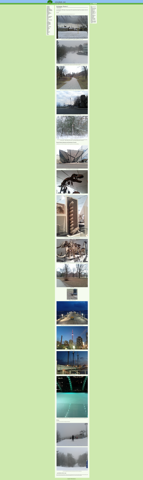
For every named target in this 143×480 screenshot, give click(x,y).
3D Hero (48, 6)
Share (48, 29)
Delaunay (48, 12)
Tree (47, 33)
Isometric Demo (49, 19)
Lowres (48, 21)
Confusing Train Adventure (93, 9)
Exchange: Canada (93, 21)
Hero (47, 15)
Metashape (48, 23)
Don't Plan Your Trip (93, 8)
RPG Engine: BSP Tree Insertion (93, 15)
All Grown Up (92, 14)
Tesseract (48, 31)
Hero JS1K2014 (49, 16)
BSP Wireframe (49, 9)
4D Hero (48, 7)
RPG (47, 25)
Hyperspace (49, 17)
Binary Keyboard (49, 10)
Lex (47, 20)
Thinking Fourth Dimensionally (93, 11)
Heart (48, 14)
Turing (48, 34)
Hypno (48, 18)
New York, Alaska (93, 18)
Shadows (48, 28)
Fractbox (48, 13)
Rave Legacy (49, 26)
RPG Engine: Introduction (92, 17)
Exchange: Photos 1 (93, 20)
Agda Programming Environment (93, 12)
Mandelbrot (48, 22)
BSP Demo (48, 8)
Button (48, 11)
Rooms (48, 27)
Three (48, 32)
